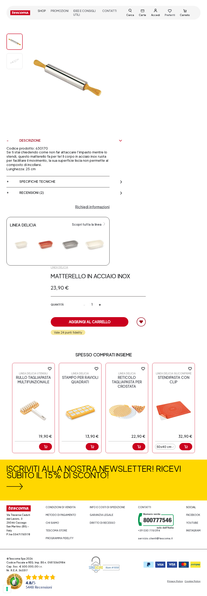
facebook (193, 514)
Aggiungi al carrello (90, 322)
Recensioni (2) (31, 193)
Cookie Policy (193, 581)
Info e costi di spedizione (107, 507)
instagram (193, 530)
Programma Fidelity (60, 538)
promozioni (60, 11)
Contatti (144, 507)
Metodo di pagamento (61, 514)
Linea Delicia (59, 267)
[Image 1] (14, 61)
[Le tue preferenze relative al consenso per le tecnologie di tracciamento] (7, 589)
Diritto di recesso (102, 522)
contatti (109, 11)
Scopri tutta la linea (87, 224)
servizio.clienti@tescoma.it (155, 538)
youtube (192, 522)
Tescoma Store (56, 530)
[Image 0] (14, 42)
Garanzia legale (101, 514)
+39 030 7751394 (149, 530)
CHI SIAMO (52, 522)
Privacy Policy (175, 581)
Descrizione (30, 140)
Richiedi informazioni (92, 207)
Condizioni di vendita (61, 507)
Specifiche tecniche (37, 182)
